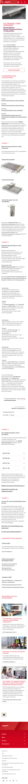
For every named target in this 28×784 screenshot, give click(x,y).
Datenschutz (4, 750)
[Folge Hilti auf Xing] (16, 780)
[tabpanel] (14, 413)
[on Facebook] (4, 715)
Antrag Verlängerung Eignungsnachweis (12, 587)
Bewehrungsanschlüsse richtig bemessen (12, 105)
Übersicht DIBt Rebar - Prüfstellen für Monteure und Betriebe (12, 581)
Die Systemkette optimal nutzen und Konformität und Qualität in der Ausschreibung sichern (14, 117)
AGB (3, 753)
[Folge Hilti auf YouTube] (13, 780)
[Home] (7, 2)
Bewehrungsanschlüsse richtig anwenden (12, 100)
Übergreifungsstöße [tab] (10, 398)
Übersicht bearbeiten (18, 408)
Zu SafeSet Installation (9, 661)
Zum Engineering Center (9, 632)
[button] (14, 453)
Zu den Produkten (6, 551)
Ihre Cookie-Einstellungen (7, 767)
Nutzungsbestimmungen (7, 755)
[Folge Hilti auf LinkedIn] (10, 780)
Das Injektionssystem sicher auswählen (12, 110)
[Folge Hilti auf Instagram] (6, 780)
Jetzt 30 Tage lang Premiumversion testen (12, 700)
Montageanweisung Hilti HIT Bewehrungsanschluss (9, 564)
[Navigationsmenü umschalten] (2, 2)
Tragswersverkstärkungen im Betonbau (11, 234)
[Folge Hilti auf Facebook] (3, 780)
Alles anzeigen (19, 406)
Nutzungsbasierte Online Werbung (9, 758)
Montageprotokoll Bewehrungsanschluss (8, 568)
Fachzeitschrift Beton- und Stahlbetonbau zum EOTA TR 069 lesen (13, 367)
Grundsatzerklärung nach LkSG (8, 773)
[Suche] (24, 2)
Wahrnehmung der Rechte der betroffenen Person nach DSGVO (12, 764)
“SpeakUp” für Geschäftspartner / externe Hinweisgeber (11, 770)
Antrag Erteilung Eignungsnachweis (11, 584)
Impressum (4, 760)
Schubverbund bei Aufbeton (8, 232)
